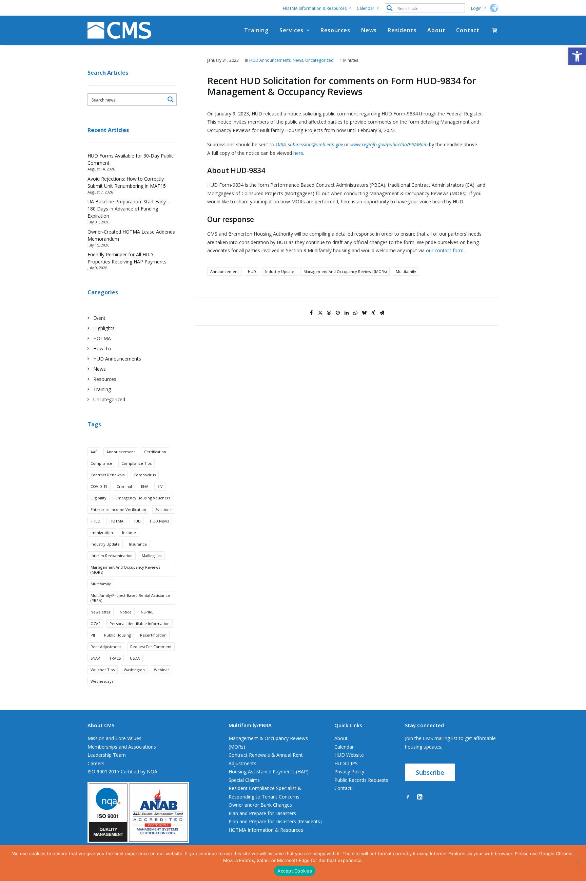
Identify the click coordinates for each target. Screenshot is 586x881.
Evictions (163, 509)
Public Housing (117, 635)
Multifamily (101, 583)
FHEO (95, 521)
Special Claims (244, 780)
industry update (105, 544)
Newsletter (101, 611)
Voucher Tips (103, 669)
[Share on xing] (373, 313)
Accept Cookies (294, 871)
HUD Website (349, 755)
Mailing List (152, 555)
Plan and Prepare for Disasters (262, 813)
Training (256, 30)
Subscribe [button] (430, 772)
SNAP (95, 658)
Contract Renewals (107, 474)
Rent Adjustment (106, 646)
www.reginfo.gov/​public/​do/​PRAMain (389, 144)
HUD (137, 521)
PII (93, 635)
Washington (134, 669)
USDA (135, 658)
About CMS (100, 725)
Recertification (153, 635)
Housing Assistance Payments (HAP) (269, 771)
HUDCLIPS (346, 763)
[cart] (495, 30)
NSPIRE (147, 611)
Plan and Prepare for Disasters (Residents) (275, 821)
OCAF (95, 623)
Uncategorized (319, 60)
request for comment (151, 646)
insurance (138, 544)
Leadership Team (106, 755)
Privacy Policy (349, 771)
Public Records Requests (361, 780)
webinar (161, 669)
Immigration (102, 532)
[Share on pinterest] (338, 313)
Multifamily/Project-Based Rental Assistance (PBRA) (130, 598)
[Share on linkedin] (347, 313)
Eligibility (98, 497)
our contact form (445, 250)
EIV (160, 486)
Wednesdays (102, 681)
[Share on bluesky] (364, 313)
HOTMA (116, 521)
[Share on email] (382, 313)
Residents (402, 30)
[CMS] (119, 30)
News (369, 30)
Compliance (101, 463)
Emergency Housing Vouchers (143, 497)
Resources (335, 30)
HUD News (159, 521)
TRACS (115, 658)
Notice (126, 611)
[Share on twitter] (320, 313)
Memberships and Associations (121, 747)
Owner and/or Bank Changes (260, 805)
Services (291, 30)
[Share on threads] (329, 313)
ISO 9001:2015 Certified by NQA (122, 771)
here (298, 153)
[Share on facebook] (311, 313)
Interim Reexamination (112, 555)
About (436, 30)
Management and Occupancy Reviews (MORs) (125, 570)
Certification (155, 451)
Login (476, 8)
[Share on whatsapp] (355, 313)
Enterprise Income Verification (118, 509)
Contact (468, 30)
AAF (94, 451)
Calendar (365, 8)
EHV (144, 486)
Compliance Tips (136, 463)
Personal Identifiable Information (140, 623)
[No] (577, 863)
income (129, 532)
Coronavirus (145, 474)
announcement (120, 451)
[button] (577, 56)
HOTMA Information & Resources (315, 8)
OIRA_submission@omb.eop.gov (309, 144)
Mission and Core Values (114, 738)
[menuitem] (318, 8)
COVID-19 (99, 486)
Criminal (124, 486)
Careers (95, 763)
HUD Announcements (270, 60)
